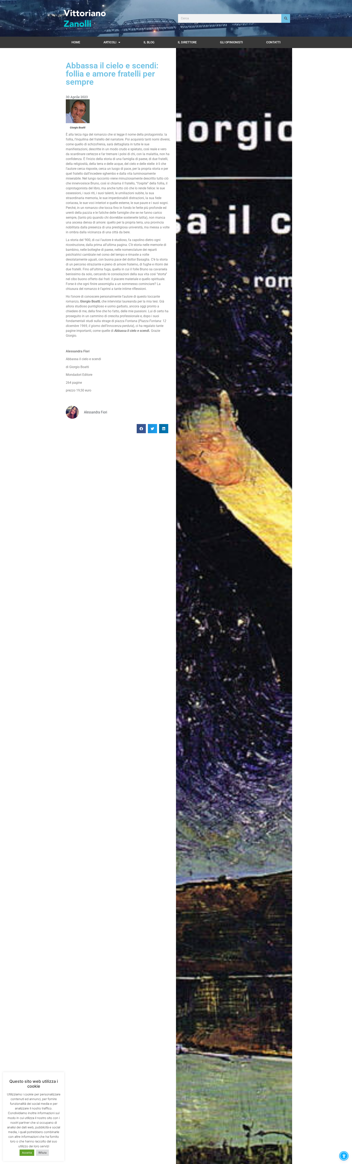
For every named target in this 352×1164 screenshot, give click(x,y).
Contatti (273, 42)
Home (76, 42)
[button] (141, 428)
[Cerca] (285, 18)
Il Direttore (187, 42)
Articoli (109, 42)
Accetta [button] (27, 1152)
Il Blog (149, 42)
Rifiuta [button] (42, 1152)
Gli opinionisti (231, 42)
